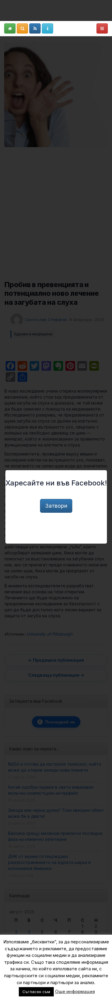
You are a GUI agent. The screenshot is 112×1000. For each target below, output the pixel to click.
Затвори (56, 506)
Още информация (75, 991)
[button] (10, 28)
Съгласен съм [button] (36, 991)
